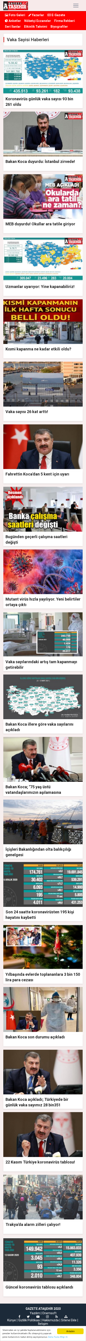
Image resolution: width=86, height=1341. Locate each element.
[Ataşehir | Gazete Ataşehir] (15, 5)
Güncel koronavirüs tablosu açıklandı (39, 1287)
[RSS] (56, 1316)
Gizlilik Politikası (29, 1320)
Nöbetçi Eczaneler (37, 21)
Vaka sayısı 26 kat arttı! (27, 411)
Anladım (70, 1331)
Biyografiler (59, 26)
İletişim (43, 1324)
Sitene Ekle (69, 1320)
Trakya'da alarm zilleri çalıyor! (33, 1224)
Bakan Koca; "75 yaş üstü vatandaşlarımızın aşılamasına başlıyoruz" (33, 792)
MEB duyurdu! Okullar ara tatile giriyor (40, 224)
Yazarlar (37, 15)
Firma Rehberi (64, 21)
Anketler (14, 21)
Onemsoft (49, 1313)
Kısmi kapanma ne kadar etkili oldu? (38, 349)
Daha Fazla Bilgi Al (57, 1336)
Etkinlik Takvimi (35, 26)
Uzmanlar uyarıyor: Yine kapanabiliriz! (40, 286)
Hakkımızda (50, 1320)
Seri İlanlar (13, 26)
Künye (11, 1320)
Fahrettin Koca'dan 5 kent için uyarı (37, 474)
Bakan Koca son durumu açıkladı (35, 1037)
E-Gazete (58, 15)
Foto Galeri (16, 15)
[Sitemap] (65, 1316)
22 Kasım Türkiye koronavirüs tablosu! (40, 1162)
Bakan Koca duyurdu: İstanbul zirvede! (40, 161)
